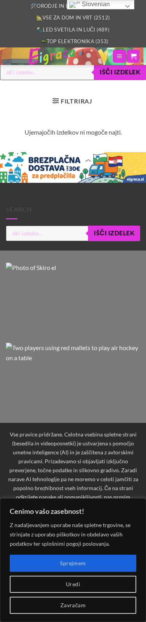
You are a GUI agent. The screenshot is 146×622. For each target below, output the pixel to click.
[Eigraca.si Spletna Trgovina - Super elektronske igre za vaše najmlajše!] (56, 56)
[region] (73, 560)
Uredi (73, 584)
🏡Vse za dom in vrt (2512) (73, 17)
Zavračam (73, 605)
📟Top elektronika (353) (74, 41)
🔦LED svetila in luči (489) (73, 29)
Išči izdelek (120, 71)
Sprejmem (73, 563)
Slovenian (95, 4)
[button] (119, 56)
